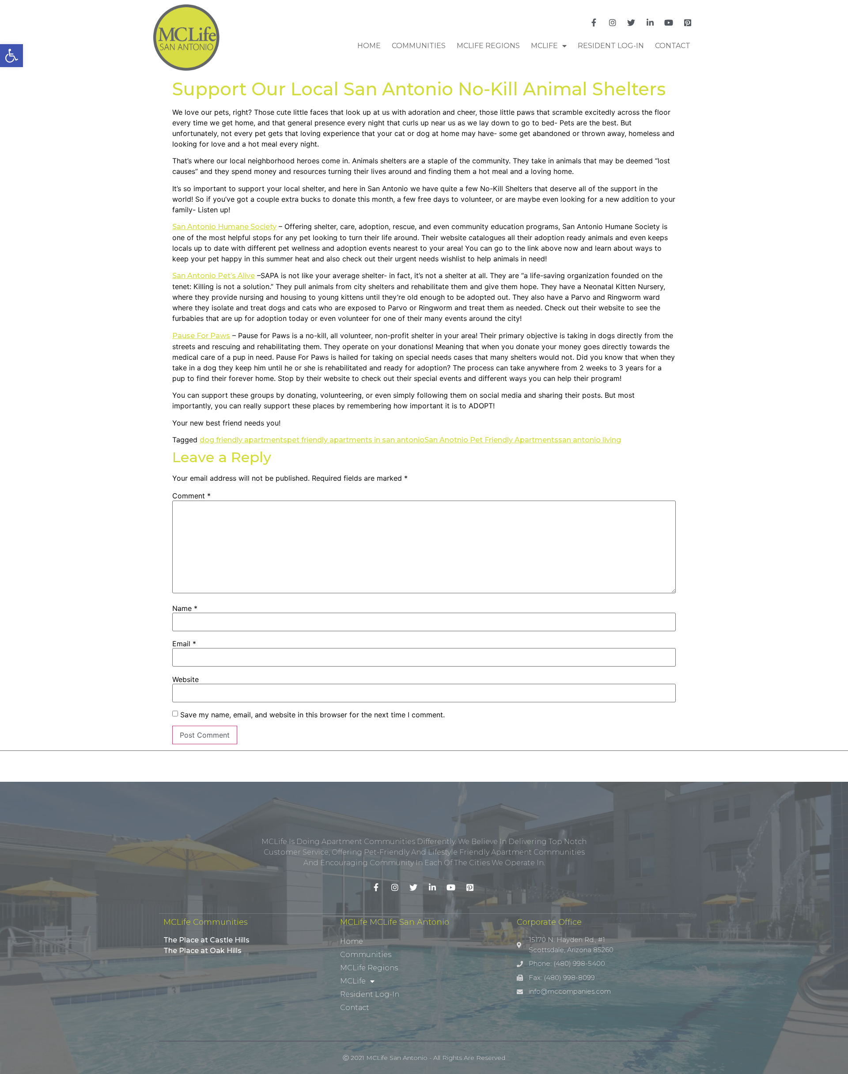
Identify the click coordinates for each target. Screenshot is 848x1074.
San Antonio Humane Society (224, 226)
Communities (419, 45)
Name (184, 608)
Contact (672, 45)
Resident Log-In (611, 45)
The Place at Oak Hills (202, 950)
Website (185, 679)
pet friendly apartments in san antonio (355, 440)
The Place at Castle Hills (206, 940)
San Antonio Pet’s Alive (213, 275)
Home (369, 45)
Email (184, 643)
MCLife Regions (488, 45)
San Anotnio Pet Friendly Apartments (491, 440)
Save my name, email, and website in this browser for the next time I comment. (312, 714)
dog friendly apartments (243, 440)
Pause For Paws (201, 336)
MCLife (544, 45)
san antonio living (589, 440)
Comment (191, 495)
